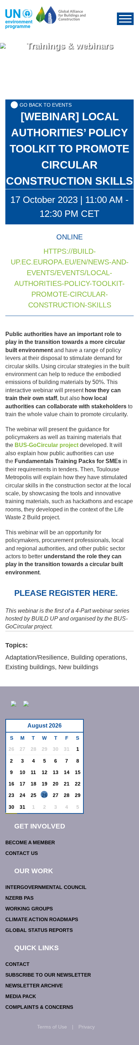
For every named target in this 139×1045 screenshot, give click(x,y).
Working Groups (29, 909)
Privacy (86, 1027)
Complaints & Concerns (39, 1007)
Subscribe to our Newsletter (48, 975)
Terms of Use (52, 1027)
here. (105, 593)
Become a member (30, 842)
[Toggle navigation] (125, 19)
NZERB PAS (19, 898)
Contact (17, 964)
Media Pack (20, 996)
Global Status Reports (39, 930)
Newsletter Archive (34, 985)
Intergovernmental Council (46, 887)
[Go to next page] (75, 727)
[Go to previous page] (15, 727)
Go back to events (46, 105)
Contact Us (21, 853)
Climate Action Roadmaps (41, 919)
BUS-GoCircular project (46, 445)
